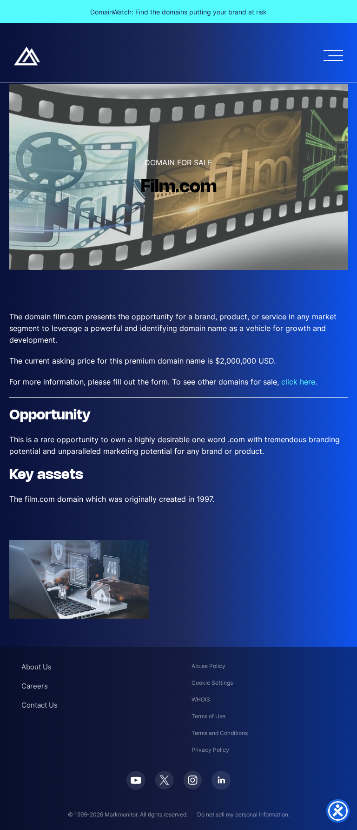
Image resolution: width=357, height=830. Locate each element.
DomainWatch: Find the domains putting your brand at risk (178, 12)
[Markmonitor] (27, 56)
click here (298, 381)
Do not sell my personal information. (243, 814)
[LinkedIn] (221, 780)
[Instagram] (192, 780)
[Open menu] (333, 55)
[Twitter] (164, 780)
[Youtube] (135, 780)
